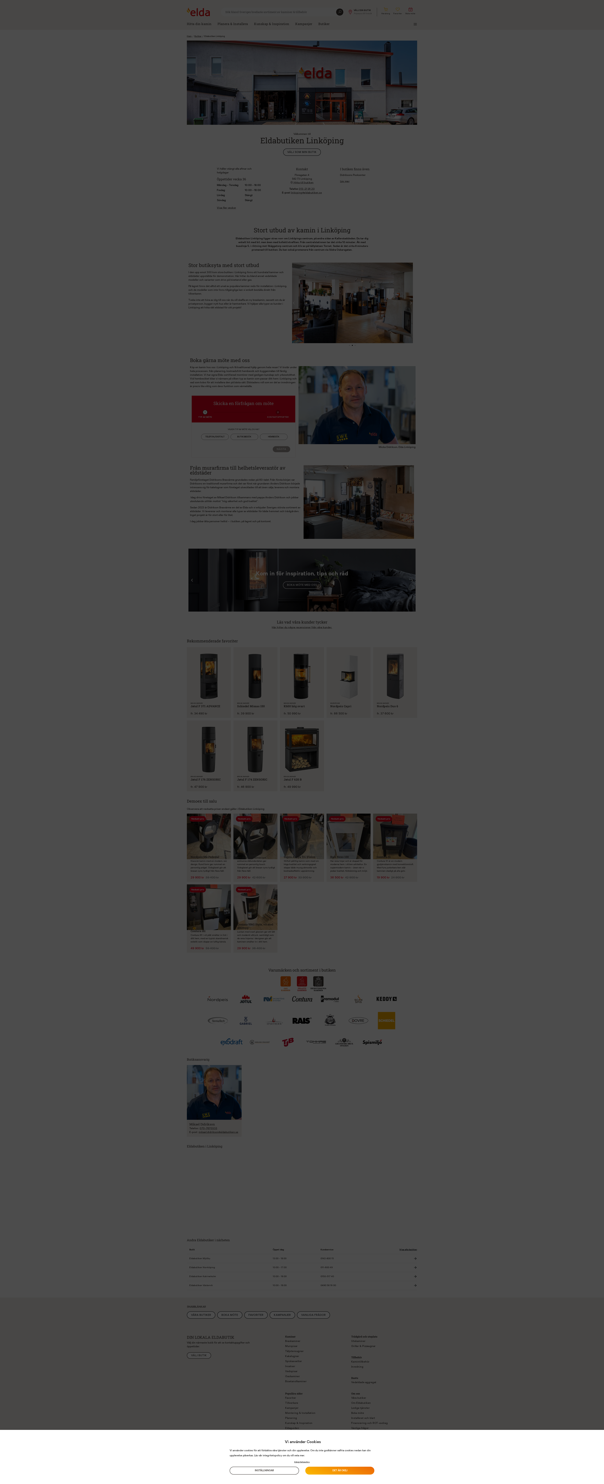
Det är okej (340, 1471)
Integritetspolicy (302, 1462)
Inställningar (264, 1471)
